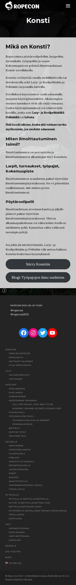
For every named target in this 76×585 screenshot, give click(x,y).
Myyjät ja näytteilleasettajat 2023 (29, 503)
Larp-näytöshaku (19, 536)
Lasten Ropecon (18, 469)
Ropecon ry (16, 357)
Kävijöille (11, 442)
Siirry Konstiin (38, 264)
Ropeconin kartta (20, 450)
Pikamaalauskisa (22, 424)
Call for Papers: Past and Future (32, 404)
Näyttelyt (14, 428)
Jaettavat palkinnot (21, 361)
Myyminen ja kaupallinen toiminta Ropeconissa (38, 511)
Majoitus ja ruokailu (21, 461)
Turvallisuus (17, 489)
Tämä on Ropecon (19, 353)
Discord (14, 477)
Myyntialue (12, 495)
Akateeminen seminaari (23, 400)
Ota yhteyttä (13, 552)
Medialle (10, 546)
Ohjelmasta (16, 393)
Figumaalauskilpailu (21, 416)
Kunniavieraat (17, 396)
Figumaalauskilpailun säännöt (31, 420)
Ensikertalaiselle (20, 465)
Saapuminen (16, 446)
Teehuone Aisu (17, 436)
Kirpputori (15, 519)
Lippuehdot (16, 379)
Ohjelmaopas (17, 389)
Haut (8, 524)
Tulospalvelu (17, 454)
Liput (8, 371)
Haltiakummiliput (19, 375)
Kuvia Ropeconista (20, 365)
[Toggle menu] (68, 5)
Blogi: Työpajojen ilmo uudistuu (38, 277)
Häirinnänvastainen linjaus (25, 485)
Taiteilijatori (17, 515)
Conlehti (14, 458)
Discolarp (15, 540)
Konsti (12, 473)
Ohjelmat (11, 385)
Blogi (8, 557)
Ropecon (10, 349)
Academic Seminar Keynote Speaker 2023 (36, 408)
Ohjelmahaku (17, 532)
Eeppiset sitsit (17, 432)
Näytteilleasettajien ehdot (25, 507)
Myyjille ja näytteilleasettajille (29, 499)
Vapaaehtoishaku (19, 528)
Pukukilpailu (17, 412)
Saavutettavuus (18, 481)
